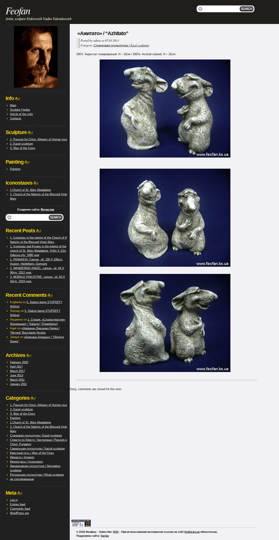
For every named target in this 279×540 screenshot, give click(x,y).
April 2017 (16, 366)
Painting (15, 169)
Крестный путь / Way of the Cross (32, 453)
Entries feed (17, 504)
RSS (116, 531)
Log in (14, 500)
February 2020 (19, 362)
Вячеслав (47, 209)
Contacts (15, 118)
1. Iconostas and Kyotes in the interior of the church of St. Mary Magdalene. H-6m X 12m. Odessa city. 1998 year (38, 251)
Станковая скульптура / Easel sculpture (121, 45)
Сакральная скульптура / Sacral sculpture (37, 448)
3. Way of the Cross (22, 148)
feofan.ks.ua (192, 531)
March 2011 (17, 379)
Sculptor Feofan (20, 109)
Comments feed (20, 508)
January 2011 (18, 384)
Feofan (17, 10)
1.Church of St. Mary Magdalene (30, 190)
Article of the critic (21, 114)
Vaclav (105, 535)
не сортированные (22, 479)
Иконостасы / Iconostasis (26, 461)
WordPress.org (19, 513)
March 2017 (17, 371)
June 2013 (16, 375)
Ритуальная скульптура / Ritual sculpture (37, 474)
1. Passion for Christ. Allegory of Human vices (39, 139)
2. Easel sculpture (21, 143)
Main (13, 105)
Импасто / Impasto (22, 457)
